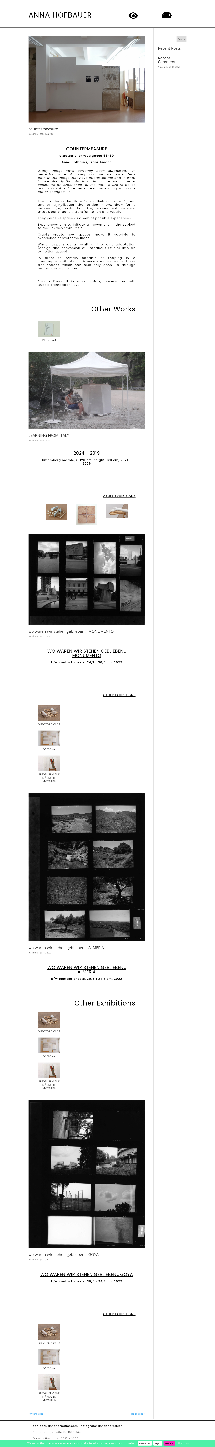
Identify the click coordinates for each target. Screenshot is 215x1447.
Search (181, 39)
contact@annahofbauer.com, (56, 1426)
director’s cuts (49, 724)
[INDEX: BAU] (49, 329)
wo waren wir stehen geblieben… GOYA (64, 1254)
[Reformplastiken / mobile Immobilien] (49, 763)
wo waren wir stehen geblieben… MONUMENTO (71, 631)
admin (34, 133)
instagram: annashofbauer (101, 1426)
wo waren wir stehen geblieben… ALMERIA (66, 947)
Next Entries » (138, 1413)
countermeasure (43, 128)
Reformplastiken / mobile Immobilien (49, 778)
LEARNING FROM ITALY (49, 435)
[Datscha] (49, 738)
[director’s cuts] (49, 713)
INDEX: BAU (49, 340)
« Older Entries (36, 1413)
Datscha (49, 749)
